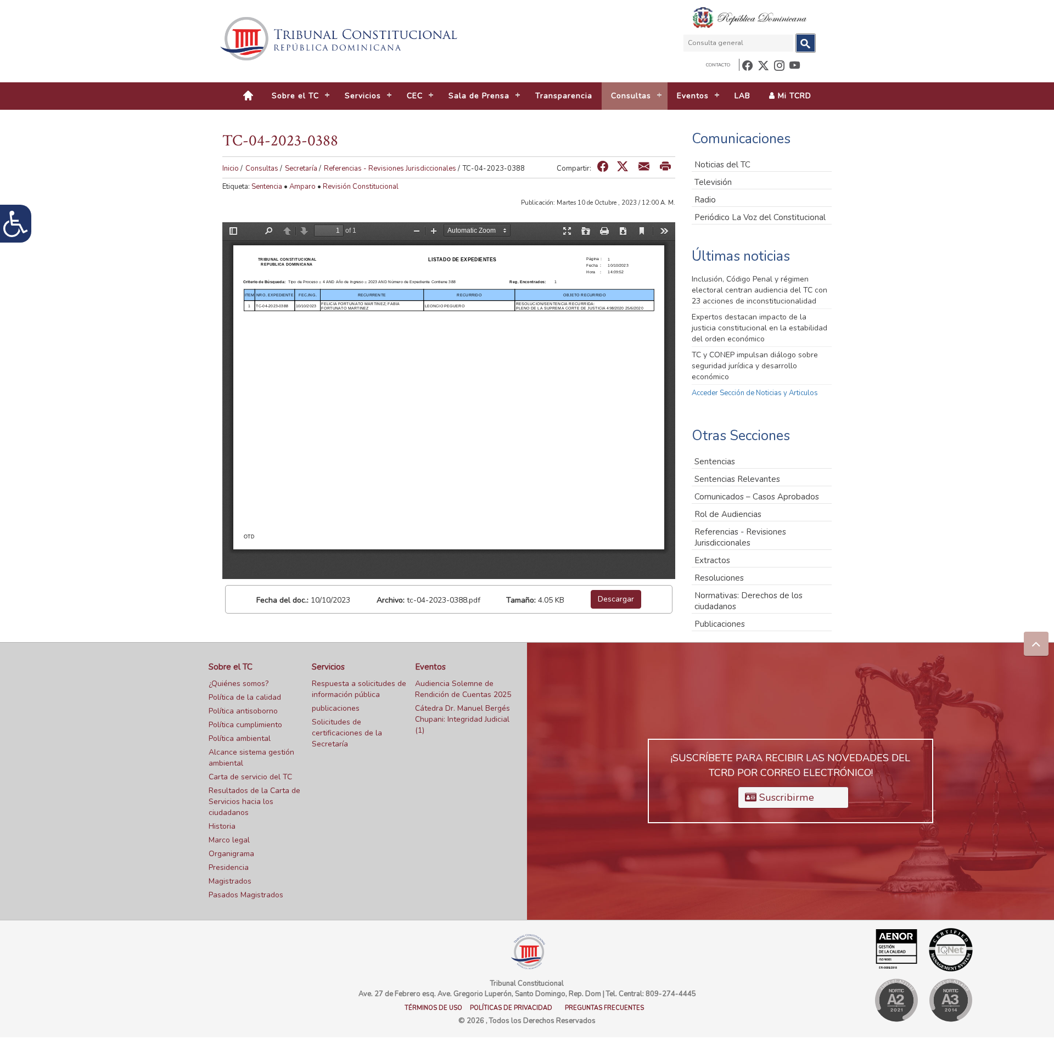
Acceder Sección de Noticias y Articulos (755, 393)
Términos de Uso (433, 1008)
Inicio (230, 168)
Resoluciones (719, 577)
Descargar (616, 599)
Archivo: (391, 600)
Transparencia (563, 96)
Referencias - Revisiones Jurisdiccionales (390, 168)
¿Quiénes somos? (238, 683)
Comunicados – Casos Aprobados (756, 496)
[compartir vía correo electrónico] (644, 167)
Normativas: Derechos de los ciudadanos (748, 601)
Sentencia (266, 187)
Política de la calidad (245, 697)
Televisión (713, 182)
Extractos (712, 560)
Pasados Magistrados (246, 895)
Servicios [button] (363, 96)
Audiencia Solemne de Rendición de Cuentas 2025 (463, 689)
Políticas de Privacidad (511, 1008)
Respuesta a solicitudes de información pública (359, 689)
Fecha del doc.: (282, 600)
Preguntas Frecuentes (604, 1008)
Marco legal (229, 840)
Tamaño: (521, 600)
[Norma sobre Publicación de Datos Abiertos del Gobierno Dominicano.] (950, 1000)
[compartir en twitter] (622, 167)
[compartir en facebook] (603, 167)
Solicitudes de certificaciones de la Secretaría (347, 733)
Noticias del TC (722, 164)
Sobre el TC (231, 666)
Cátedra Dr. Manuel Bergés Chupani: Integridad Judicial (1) (462, 719)
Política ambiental (240, 738)
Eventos (430, 666)
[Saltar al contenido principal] (340, 38)
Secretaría (301, 168)
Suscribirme (785, 797)
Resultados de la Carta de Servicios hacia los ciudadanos (254, 801)
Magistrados (230, 881)
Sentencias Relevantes (737, 479)
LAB (742, 96)
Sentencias (714, 461)
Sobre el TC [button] (295, 96)
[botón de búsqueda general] (805, 43)
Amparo (302, 187)
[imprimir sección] (665, 167)
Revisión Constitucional (361, 187)
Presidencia (229, 867)
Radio (705, 199)
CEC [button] (415, 96)
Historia (222, 826)
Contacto (718, 65)
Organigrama (231, 853)
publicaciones (336, 708)
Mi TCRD (793, 96)
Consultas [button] (631, 96)
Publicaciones (719, 624)
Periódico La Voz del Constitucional (760, 217)
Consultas (261, 168)
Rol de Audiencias (727, 514)
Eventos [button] (693, 96)
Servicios (328, 666)
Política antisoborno (243, 711)
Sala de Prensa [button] (478, 96)
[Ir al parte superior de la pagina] (1036, 644)
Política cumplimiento (245, 725)
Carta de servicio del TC (250, 777)
